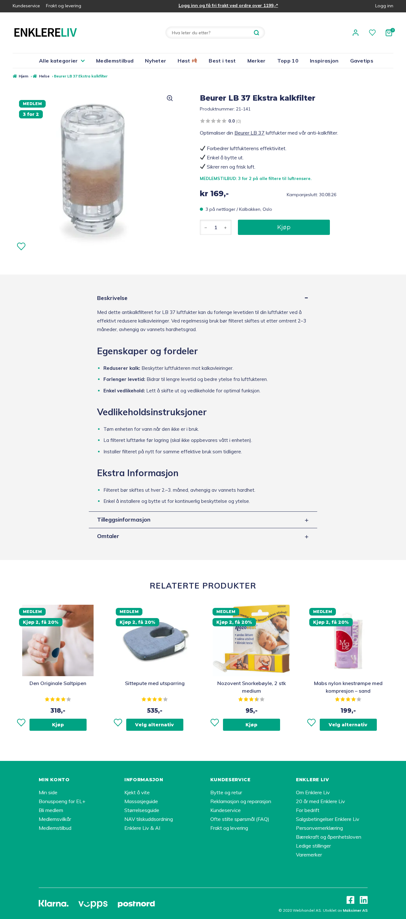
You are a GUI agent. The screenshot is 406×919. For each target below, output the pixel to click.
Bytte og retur (226, 792)
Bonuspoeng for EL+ (62, 801)
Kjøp (284, 227)
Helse (44, 76)
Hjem (23, 76)
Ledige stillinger (313, 845)
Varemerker (309, 854)
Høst (185, 60)
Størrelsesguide (141, 810)
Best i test (222, 60)
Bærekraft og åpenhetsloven (328, 837)
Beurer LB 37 (249, 133)
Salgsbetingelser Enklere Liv (327, 819)
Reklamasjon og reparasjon (240, 801)
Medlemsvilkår (55, 819)
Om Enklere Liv (313, 792)
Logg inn (384, 6)
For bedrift (307, 810)
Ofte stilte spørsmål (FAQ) (239, 819)
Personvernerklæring (319, 828)
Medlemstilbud (115, 60)
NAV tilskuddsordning (148, 819)
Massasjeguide (141, 801)
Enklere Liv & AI (142, 828)
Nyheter (155, 60)
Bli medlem (51, 810)
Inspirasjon (324, 60)
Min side (48, 792)
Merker (256, 60)
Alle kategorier (58, 60)
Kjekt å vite (137, 792)
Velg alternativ (154, 725)
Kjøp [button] (58, 725)
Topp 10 (287, 60)
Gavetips (362, 60)
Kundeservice (26, 6)
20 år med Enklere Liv (320, 801)
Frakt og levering (63, 6)
